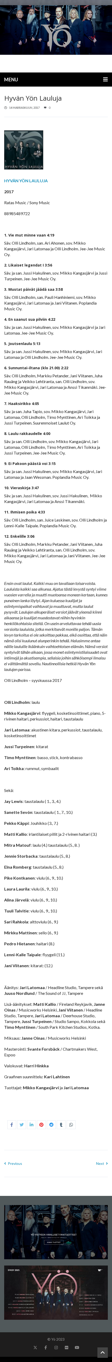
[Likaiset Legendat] (56, 38)
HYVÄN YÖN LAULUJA (26, 180)
